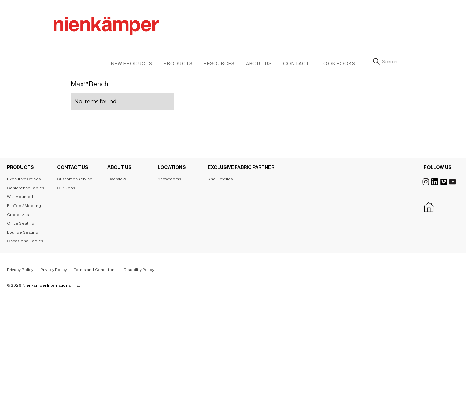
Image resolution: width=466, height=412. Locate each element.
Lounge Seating (22, 232)
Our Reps (66, 188)
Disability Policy (138, 270)
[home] (152, 33)
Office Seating (20, 223)
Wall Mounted (20, 197)
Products (178, 64)
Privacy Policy (20, 270)
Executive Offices (24, 179)
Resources (219, 64)
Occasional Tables (25, 241)
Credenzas (18, 214)
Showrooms (169, 179)
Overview (116, 179)
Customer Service (74, 179)
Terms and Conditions (95, 270)
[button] (259, 66)
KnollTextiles (220, 179)
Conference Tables (25, 188)
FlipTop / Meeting (24, 206)
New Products (131, 64)
